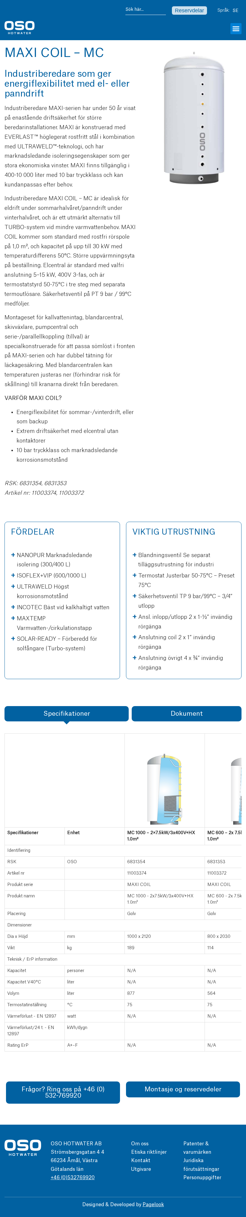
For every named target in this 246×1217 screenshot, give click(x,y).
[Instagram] (238, 1167)
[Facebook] (238, 1143)
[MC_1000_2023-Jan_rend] (193, 120)
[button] (236, 28)
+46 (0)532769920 (73, 1177)
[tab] (66, 713)
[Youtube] (238, 1155)
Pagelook (153, 1204)
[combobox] (145, 10)
